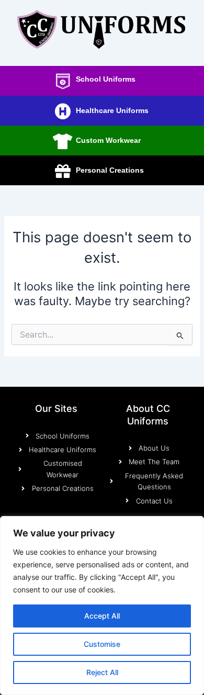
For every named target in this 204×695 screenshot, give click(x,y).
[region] (102, 605)
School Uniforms (105, 79)
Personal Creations (110, 170)
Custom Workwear (108, 140)
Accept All (102, 615)
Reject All (102, 672)
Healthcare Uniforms (112, 110)
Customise (102, 644)
